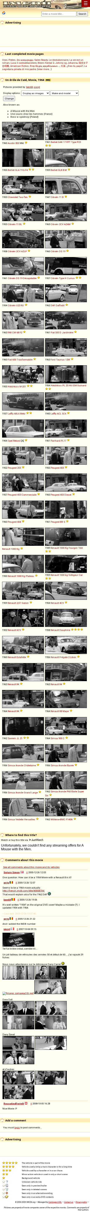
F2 (21, 332)
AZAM (67, 224)
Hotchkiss (13, 386)
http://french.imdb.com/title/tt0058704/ (24, 890)
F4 (26, 170)
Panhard (55, 440)
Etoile (74, 791)
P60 (69, 791)
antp (6, 882)
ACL (59, 413)
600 (14, 359)
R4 (18, 684)
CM (14, 332)
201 (24, 386)
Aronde (19, 765)
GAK (60, 142)
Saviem (12, 738)
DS (60, 251)
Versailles (29, 819)
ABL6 (16, 413)
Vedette (19, 819)
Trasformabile (24, 359)
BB (61, 521)
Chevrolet (13, 197)
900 (60, 738)
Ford (53, 359)
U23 (18, 305)
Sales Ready (41, 59)
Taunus (60, 359)
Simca (54, 738)
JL (18, 738)
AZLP (24, 251)
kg (66, 575)
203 (19, 467)
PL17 (63, 440)
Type (73, 142)
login (17, 1127)
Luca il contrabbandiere (23, 62)
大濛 (63, 66)
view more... (44, 69)
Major (66, 711)
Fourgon (73, 547)
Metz (22, 413)
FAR (10, 332)
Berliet (54, 142)
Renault (6, 548)
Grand (27, 792)
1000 (13, 548)
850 (17, 143)
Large (34, 792)
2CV (61, 224)
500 (57, 332)
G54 (74, 385)
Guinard (81, 385)
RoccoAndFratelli (14, 1103)
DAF (53, 305)
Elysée (70, 765)
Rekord (17, 440)
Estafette (21, 657)
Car (81, 575)
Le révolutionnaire (58, 59)
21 (21, 738)
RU (22, 305)
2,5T (19, 602)
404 (19, 521)
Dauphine (64, 630)
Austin (11, 143)
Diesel (67, 494)
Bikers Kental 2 (46, 62)
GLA (17, 170)
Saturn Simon (12, 872)
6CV (19, 630)
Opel (10, 440)
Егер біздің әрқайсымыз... (44, 66)
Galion (25, 602)
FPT (68, 142)
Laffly (10, 413)
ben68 (29, 87)
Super (81, 791)
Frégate (63, 657)
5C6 (64, 413)
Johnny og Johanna (66, 62)
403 (62, 467)
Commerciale (29, 494)
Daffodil (60, 305)
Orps (4, 59)
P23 (79, 142)
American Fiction (19, 66)
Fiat (53, 332)
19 (21, 170)
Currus (71, 278)
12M (67, 359)
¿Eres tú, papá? (75, 66)
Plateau (30, 576)
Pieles (12, 59)
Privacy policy (81, 1202)
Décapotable (29, 278)
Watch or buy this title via (15, 840)
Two (20, 197)
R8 (60, 711)
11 (60, 197)
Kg (18, 548)
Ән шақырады (25, 59)
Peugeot (12, 467)
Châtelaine (30, 765)
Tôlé (80, 547)
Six (46, 795)
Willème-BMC (58, 819)
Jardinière (67, 332)
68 (18, 332)
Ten (26, 197)
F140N (69, 819)
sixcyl (37, 87)
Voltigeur (73, 575)
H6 (70, 385)
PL (63, 385)
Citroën (54, 197)
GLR (60, 170)
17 (64, 142)
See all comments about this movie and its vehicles (31, 867)
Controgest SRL (55, 1202)
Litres (73, 657)
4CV (61, 602)
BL (20, 224)
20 (67, 385)
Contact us (68, 1202)
